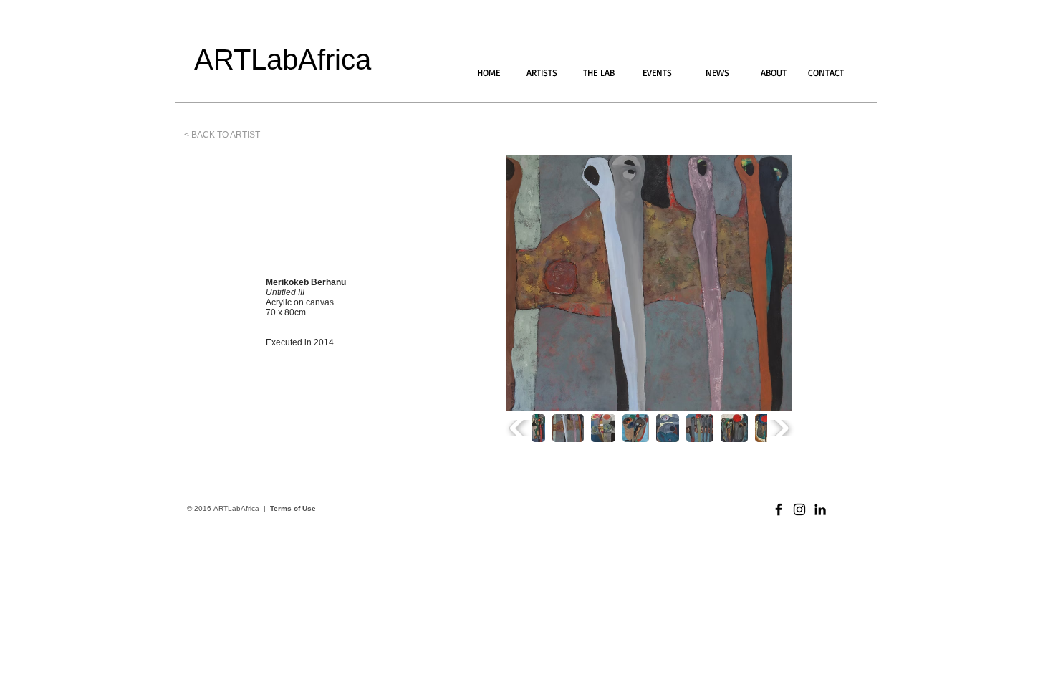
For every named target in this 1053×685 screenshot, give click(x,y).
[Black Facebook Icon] (779, 509)
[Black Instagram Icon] (799, 509)
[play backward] (519, 428)
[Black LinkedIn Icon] (820, 509)
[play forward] (780, 428)
